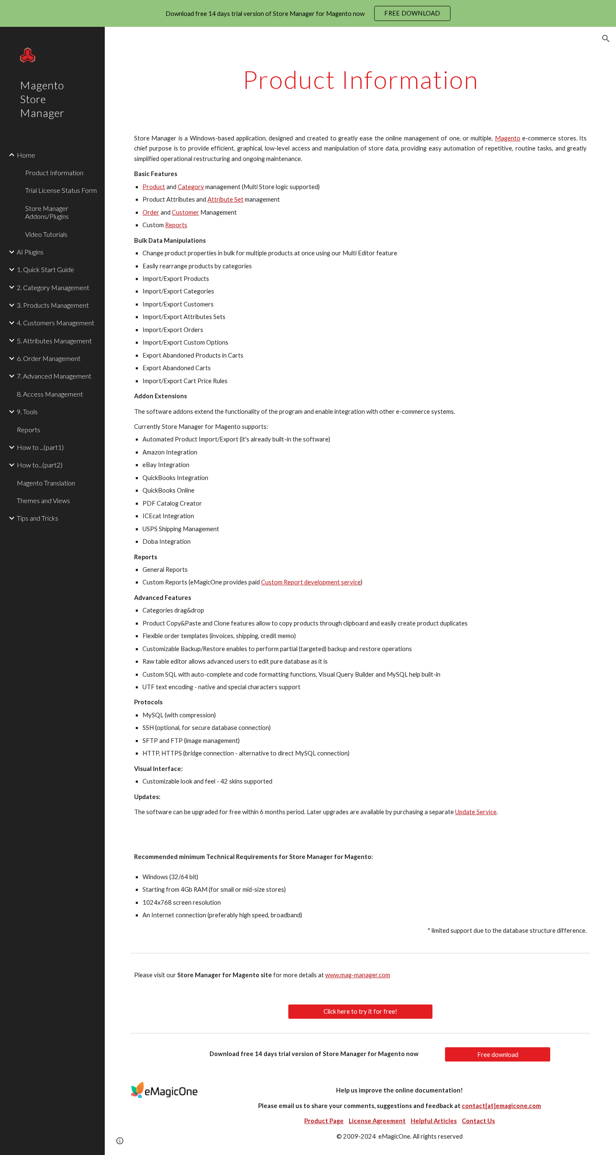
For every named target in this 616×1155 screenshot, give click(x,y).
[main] (360, 79)
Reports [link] (28, 429)
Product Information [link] (54, 172)
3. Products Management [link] (53, 305)
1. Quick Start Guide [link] (45, 269)
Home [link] (26, 155)
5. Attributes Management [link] (54, 341)
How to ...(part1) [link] (40, 447)
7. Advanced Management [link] (54, 376)
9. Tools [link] (27, 411)
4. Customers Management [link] (55, 323)
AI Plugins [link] (30, 252)
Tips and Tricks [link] (37, 518)
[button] (606, 39)
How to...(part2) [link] (39, 465)
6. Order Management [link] (48, 358)
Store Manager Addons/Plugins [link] (47, 212)
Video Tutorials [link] (46, 234)
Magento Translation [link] (46, 483)
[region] (308, 13)
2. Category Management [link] (53, 287)
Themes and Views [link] (43, 500)
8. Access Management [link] (50, 394)
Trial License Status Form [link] (61, 190)
